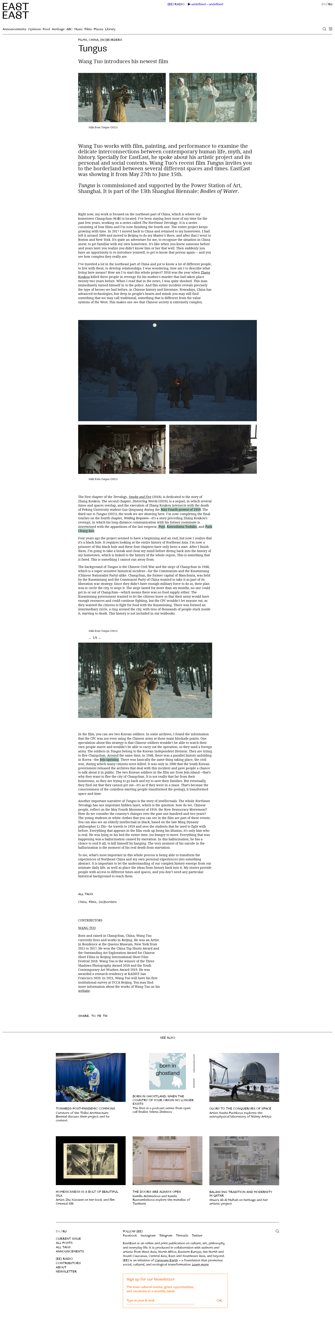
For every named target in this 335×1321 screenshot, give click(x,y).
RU (330, 4)
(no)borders (111, 40)
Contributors (68, 1263)
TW (105, 1016)
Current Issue (68, 1239)
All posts (64, 1243)
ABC (69, 29)
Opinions (34, 29)
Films (88, 29)
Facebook (130, 1235)
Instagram (148, 1235)
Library (110, 29)
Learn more (200, 1264)
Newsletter (66, 1271)
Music (78, 29)
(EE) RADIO (176, 4)
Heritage (58, 29)
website (84, 991)
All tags (63, 1247)
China (94, 40)
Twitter (197, 1235)
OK (219, 1300)
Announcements (14, 29)
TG (93, 1016)
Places (98, 29)
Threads (182, 1235)
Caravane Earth (166, 1260)
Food (46, 29)
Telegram (165, 1235)
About (61, 1267)
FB (99, 1016)
